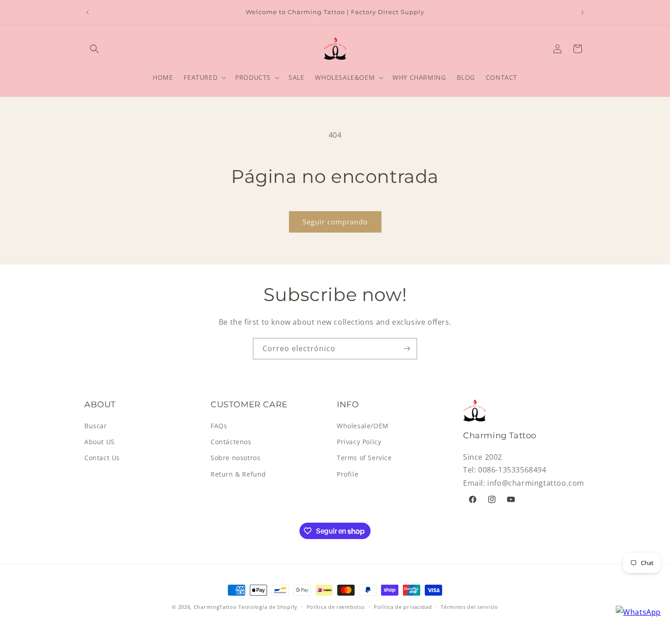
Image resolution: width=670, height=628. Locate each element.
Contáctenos (231, 441)
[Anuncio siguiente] (582, 12)
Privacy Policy (359, 441)
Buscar (95, 425)
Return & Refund (238, 474)
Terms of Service (364, 457)
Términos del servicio (469, 606)
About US (99, 441)
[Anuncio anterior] (87, 12)
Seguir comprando (335, 221)
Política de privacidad (403, 606)
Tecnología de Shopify (268, 606)
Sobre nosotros (235, 457)
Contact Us (102, 457)
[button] (94, 49)
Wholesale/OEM (363, 425)
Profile (347, 474)
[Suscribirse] (407, 348)
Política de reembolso (336, 606)
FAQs (219, 425)
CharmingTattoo (215, 606)
